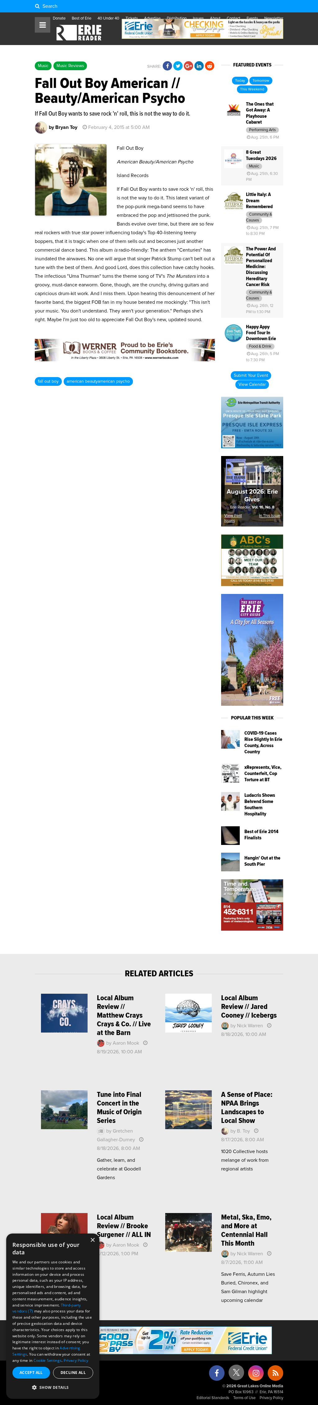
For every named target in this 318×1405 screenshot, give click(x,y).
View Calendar (252, 384)
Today (240, 81)
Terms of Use (244, 1398)
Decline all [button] (73, 1372)
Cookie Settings (48, 1360)
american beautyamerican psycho (98, 381)
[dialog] (52, 1316)
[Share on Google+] (188, 66)
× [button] (92, 1240)
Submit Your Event (251, 375)
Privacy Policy (271, 1398)
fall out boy (48, 381)
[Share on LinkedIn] (199, 66)
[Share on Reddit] (209, 66)
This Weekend (252, 89)
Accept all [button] (31, 1372)
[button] (52, 1388)
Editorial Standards (213, 1398)
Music (43, 66)
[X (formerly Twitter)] (236, 1375)
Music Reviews (70, 66)
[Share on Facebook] (167, 66)
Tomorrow (260, 81)
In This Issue (269, 516)
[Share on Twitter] (178, 66)
